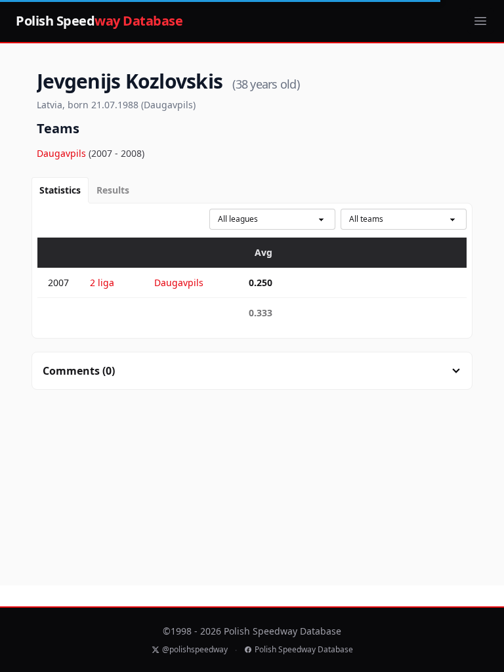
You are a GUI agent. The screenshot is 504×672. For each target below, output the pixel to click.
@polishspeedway (195, 649)
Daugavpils (63, 153)
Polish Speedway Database (304, 649)
